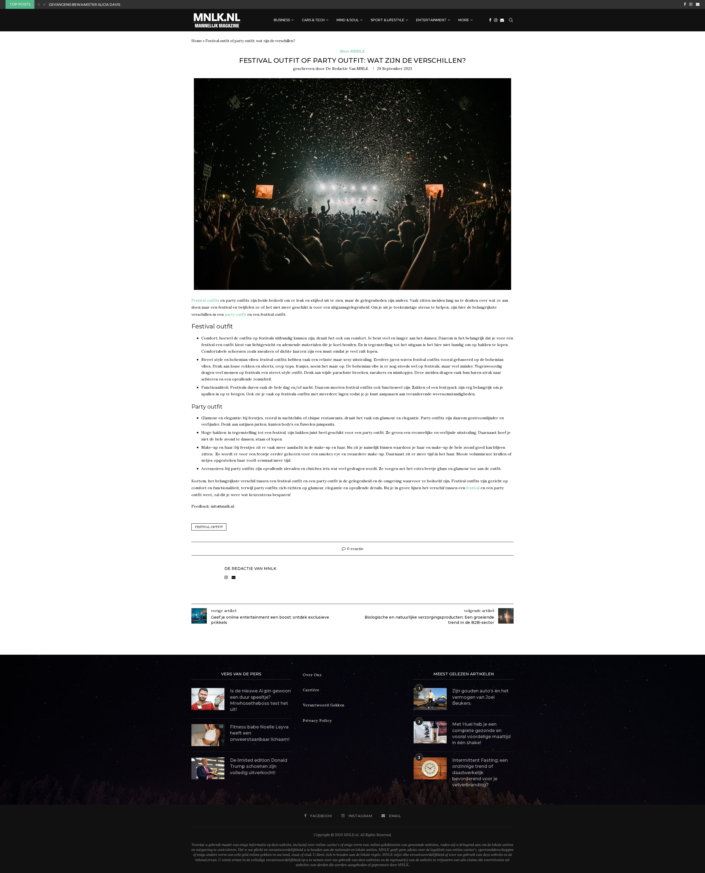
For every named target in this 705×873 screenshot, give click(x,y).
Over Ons (312, 674)
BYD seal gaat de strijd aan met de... (84, 5)
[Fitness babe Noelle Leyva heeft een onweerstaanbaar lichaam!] (207, 735)
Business (282, 20)
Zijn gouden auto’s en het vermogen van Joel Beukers (480, 697)
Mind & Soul (348, 20)
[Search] (511, 20)
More (463, 20)
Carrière (311, 689)
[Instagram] (690, 4)
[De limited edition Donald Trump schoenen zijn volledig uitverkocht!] (207, 768)
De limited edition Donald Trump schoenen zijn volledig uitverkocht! (258, 766)
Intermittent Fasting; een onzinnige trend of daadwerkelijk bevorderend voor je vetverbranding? (480, 773)
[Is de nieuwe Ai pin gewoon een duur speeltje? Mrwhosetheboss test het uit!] (207, 699)
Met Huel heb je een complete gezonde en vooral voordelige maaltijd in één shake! (481, 733)
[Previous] (39, 4)
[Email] (697, 4)
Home (196, 41)
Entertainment (431, 20)
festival (472, 487)
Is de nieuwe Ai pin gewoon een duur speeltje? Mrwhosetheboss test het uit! (260, 700)
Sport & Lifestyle (387, 20)
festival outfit (209, 527)
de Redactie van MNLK (347, 68)
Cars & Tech (313, 20)
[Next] (44, 4)
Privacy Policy (317, 720)
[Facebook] (685, 4)
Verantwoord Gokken (324, 705)
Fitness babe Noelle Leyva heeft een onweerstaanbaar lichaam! (259, 733)
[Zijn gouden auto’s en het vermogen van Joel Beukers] (430, 699)
